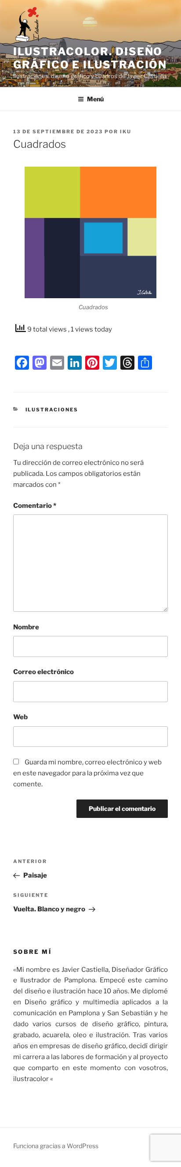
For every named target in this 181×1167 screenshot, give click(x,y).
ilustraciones (52, 410)
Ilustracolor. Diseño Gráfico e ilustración (90, 58)
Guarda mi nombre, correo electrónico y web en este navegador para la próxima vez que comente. (87, 773)
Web (20, 717)
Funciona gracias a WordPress (55, 1145)
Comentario (34, 506)
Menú (95, 99)
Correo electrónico (43, 672)
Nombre (26, 627)
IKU (125, 131)
